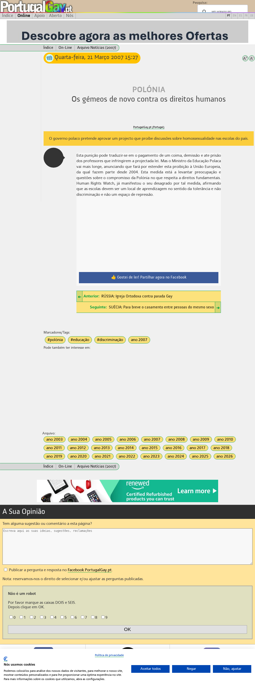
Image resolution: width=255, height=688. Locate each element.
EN (234, 15)
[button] (54, 158)
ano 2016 (174, 448)
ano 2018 (221, 448)
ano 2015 (150, 448)
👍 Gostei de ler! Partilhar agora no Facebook (149, 277)
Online (23, 15)
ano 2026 (224, 456)
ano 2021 (103, 456)
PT (228, 15)
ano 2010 (225, 439)
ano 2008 (176, 439)
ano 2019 (54, 456)
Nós (69, 15)
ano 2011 (54, 448)
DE (252, 15)
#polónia (55, 340)
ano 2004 (79, 439)
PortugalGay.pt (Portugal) (148, 127)
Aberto (55, 15)
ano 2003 (54, 439)
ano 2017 (197, 448)
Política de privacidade (109, 655)
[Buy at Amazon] (127, 501)
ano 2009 (201, 439)
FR (246, 15)
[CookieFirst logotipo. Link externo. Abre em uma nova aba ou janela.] (5, 659)
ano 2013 (102, 448)
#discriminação (110, 340)
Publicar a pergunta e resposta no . (60, 570)
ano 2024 (176, 456)
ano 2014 (126, 448)
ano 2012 (78, 448)
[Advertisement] (20, 126)
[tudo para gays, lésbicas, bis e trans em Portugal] (50, 6)
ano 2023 (151, 456)
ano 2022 (127, 456)
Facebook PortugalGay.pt (90, 570)
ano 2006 (128, 439)
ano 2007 (139, 340)
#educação (80, 340)
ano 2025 (200, 456)
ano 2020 (78, 456)
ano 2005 (103, 439)
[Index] (20, 47)
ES (240, 15)
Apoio (39, 15)
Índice (7, 15)
